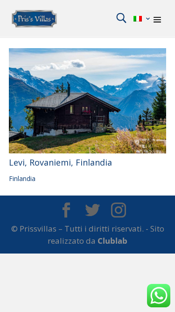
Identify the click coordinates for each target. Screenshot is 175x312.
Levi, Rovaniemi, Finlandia (60, 162)
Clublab (112, 240)
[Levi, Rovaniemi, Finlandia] (88, 100)
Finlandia (22, 178)
